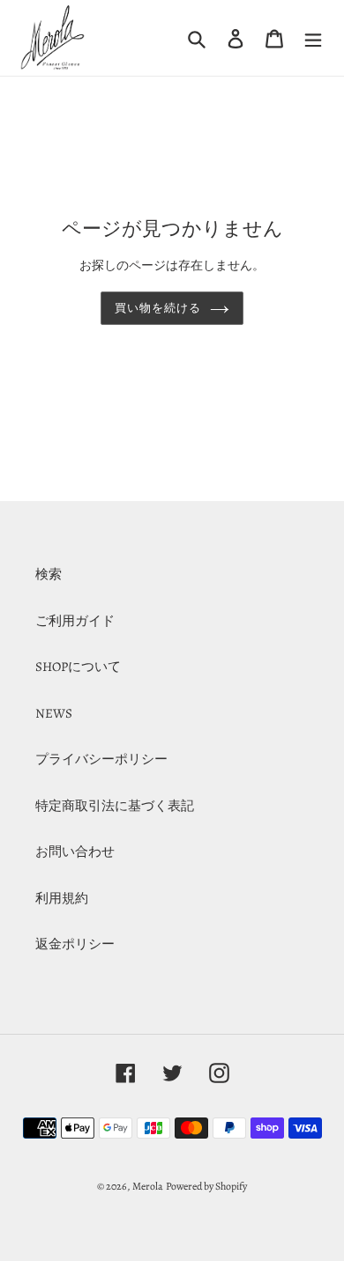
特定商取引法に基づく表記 (114, 806)
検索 (48, 574)
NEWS (53, 713)
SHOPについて (78, 666)
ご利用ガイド (75, 621)
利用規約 (61, 898)
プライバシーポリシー (101, 759)
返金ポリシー (75, 944)
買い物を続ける (158, 307)
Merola (147, 1186)
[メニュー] (313, 37)
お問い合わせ (75, 851)
